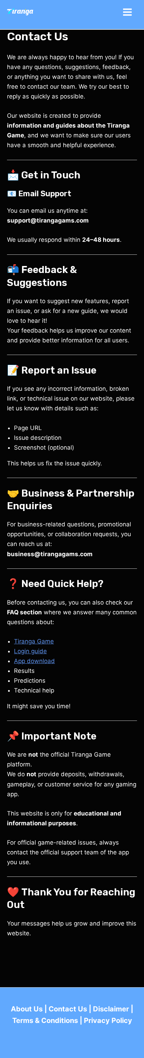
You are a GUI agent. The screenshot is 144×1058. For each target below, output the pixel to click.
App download (34, 660)
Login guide (30, 651)
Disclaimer (111, 1009)
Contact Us (68, 1009)
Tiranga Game (34, 641)
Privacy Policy (108, 1020)
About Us (27, 1009)
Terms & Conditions (45, 1020)
